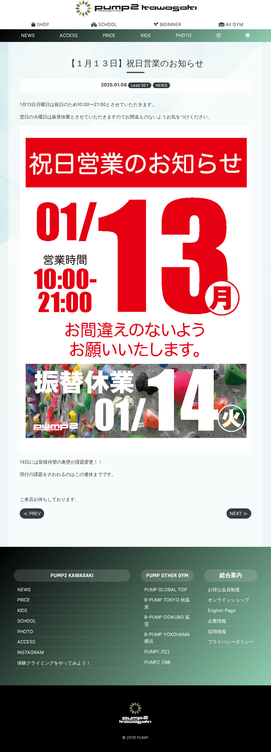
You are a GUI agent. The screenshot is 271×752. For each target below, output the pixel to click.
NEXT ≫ (239, 513)
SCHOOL (26, 621)
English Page (221, 610)
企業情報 (217, 621)
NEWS (28, 35)
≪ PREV (32, 513)
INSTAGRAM (30, 652)
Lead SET (140, 85)
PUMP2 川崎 (157, 662)
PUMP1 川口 (157, 651)
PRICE (109, 35)
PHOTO (184, 35)
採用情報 (217, 631)
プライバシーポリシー (231, 641)
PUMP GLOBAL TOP (165, 589)
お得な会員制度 (224, 589)
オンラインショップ (228, 600)
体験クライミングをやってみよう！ (54, 663)
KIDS (146, 35)
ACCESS (69, 35)
